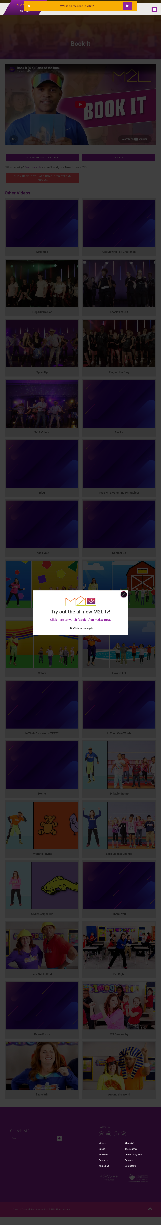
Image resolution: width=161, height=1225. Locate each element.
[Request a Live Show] (127, 6)
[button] (154, 9)
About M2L (130, 1143)
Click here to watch (80, 620)
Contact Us (130, 1166)
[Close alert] (29, 6)
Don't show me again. (82, 628)
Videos (102, 1143)
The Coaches (131, 1149)
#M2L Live (104, 1166)
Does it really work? (134, 1154)
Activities (103, 1154)
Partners (129, 1160)
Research (103, 1160)
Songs (102, 1149)
